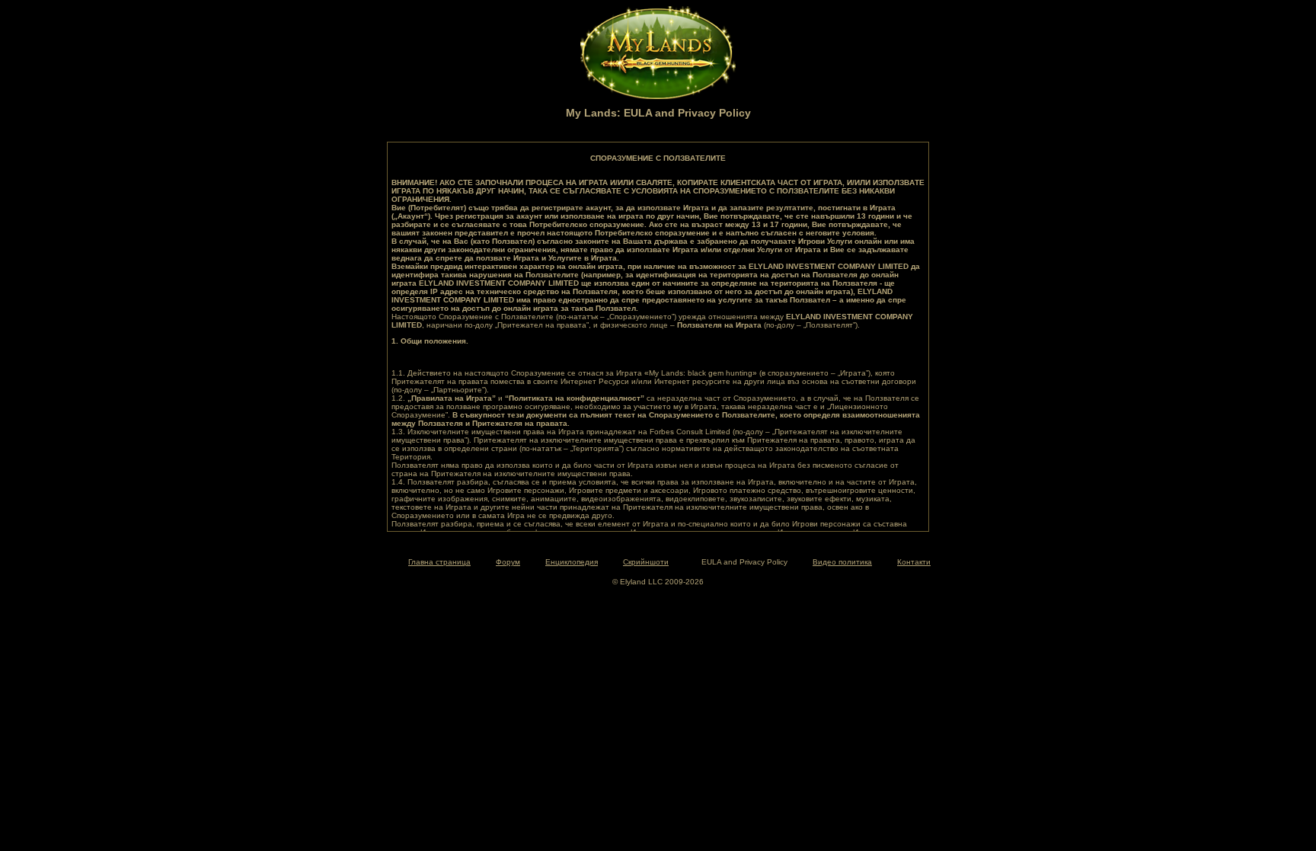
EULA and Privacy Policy (744, 562)
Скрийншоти (646, 562)
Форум (508, 562)
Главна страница (439, 562)
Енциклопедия (571, 562)
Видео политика (842, 562)
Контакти (914, 562)
